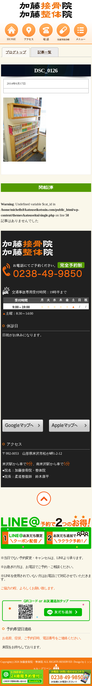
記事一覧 (44, 52)
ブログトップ (16, 52)
